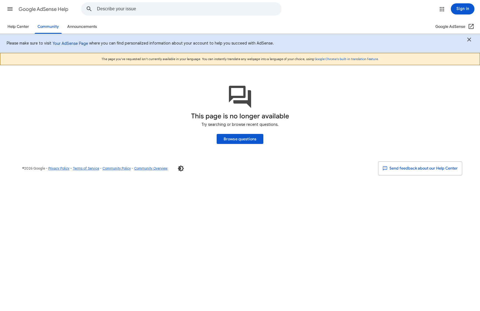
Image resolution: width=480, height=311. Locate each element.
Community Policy (116, 168)
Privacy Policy (58, 168)
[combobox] (189, 9)
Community (48, 26)
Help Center (18, 26)
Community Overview (151, 168)
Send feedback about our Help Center (423, 168)
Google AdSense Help (43, 9)
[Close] (469, 40)
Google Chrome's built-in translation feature (346, 59)
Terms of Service (86, 168)
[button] (10, 9)
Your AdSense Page (70, 43)
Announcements (82, 26)
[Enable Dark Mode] (181, 168)
